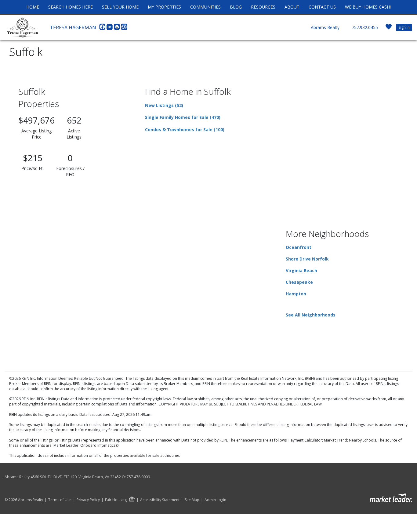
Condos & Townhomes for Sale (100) (184, 129)
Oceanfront (298, 247)
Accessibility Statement (159, 499)
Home (32, 7)
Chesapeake (299, 282)
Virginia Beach (301, 270)
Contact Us (322, 7)
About (292, 7)
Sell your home (120, 7)
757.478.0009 (138, 476)
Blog (236, 7)
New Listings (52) (164, 105)
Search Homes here (70, 7)
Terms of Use (59, 499)
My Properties (164, 7)
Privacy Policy (88, 499)
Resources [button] (263, 7)
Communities (205, 7)
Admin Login (215, 499)
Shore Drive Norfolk (307, 259)
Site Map (192, 499)
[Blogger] (117, 28)
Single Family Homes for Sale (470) (182, 117)
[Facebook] (103, 28)
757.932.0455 (365, 27)
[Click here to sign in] (388, 28)
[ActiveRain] (110, 28)
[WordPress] (124, 28)
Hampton (296, 294)
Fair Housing (116, 499)
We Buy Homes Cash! (368, 7)
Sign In (404, 27)
